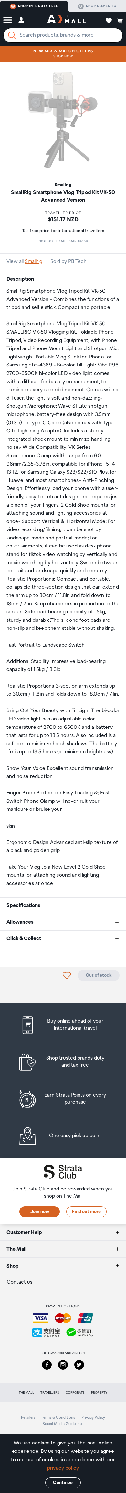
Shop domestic (101, 6)
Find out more (86, 1211)
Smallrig (33, 261)
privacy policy (63, 1468)
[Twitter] (79, 1365)
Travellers (49, 1393)
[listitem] (63, 1025)
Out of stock (98, 975)
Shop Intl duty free (38, 6)
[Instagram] (63, 1365)
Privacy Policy (93, 1418)
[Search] (12, 35)
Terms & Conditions (58, 1418)
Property (99, 1393)
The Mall (26, 1393)
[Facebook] (47, 1365)
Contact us (19, 1282)
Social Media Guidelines (63, 1424)
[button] (7, 20)
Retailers (28, 1418)
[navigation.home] (66, 20)
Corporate (75, 1393)
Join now (39, 1211)
